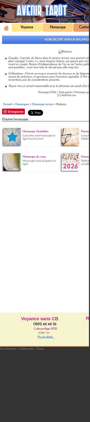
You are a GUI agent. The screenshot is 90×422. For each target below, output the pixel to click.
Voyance (26, 27)
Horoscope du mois (34, 156)
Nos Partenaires (8, 349)
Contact (40, 349)
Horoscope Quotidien (35, 131)
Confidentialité (26, 349)
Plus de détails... (46, 337)
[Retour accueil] (6, 27)
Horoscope (58, 27)
